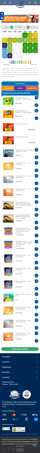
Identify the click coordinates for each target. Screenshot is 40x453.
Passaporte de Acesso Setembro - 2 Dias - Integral (24, 111)
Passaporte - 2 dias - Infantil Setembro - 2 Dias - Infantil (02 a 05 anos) (24, 243)
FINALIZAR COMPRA (20, 349)
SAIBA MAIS (31, 129)
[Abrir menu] (5, 3)
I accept (20, 450)
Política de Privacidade (23, 441)
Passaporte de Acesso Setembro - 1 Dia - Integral (23, 98)
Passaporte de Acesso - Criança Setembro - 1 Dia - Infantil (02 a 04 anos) (23, 229)
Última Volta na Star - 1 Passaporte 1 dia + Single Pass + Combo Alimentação (24, 203)
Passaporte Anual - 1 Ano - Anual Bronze (23, 189)
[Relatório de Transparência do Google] (6, 429)
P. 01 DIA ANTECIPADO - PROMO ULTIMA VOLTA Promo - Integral (23, 216)
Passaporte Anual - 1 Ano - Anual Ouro (23, 163)
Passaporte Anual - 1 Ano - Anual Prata (23, 176)
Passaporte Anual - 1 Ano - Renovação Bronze (23, 334)
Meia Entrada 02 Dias (22, 137)
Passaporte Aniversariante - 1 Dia (24, 295)
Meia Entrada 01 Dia (22, 124)
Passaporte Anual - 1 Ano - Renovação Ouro (23, 308)
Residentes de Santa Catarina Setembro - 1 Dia (24, 150)
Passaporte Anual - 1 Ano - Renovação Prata (23, 321)
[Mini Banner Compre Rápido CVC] (20, 19)
